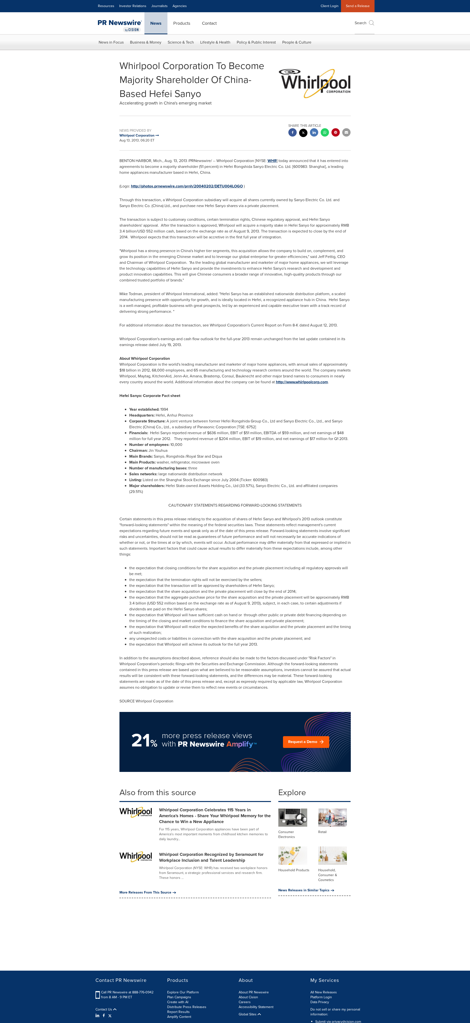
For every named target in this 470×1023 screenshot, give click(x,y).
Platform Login (321, 997)
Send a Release (358, 6)
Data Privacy (319, 1002)
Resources (106, 6)
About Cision (248, 997)
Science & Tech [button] (181, 42)
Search (360, 23)
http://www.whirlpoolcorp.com (302, 382)
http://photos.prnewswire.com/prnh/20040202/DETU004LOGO (187, 186)
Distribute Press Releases (186, 1007)
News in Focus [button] (111, 42)
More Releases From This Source (145, 892)
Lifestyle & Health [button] (215, 42)
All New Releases (323, 992)
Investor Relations (132, 6)
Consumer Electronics (286, 834)
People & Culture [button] (296, 42)
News (156, 23)
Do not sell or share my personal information (335, 1012)
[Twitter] (110, 1015)
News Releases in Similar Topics (303, 890)
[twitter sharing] (303, 133)
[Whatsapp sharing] (325, 133)
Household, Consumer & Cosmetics (327, 875)
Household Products (293, 870)
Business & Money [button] (145, 42)
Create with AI (177, 1002)
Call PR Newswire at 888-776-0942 (127, 992)
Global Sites (248, 1014)
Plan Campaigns (179, 997)
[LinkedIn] (98, 1015)
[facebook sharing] (292, 133)
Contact (209, 23)
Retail (322, 832)
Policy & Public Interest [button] (256, 42)
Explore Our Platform (183, 992)
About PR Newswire (254, 992)
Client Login (330, 6)
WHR (272, 160)
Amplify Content (179, 1016)
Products (181, 23)
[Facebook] (104, 1015)
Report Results (178, 1011)
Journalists (159, 6)
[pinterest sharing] (335, 133)
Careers (245, 1002)
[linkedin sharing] (314, 133)
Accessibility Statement (256, 1007)
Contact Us (104, 1009)
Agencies (180, 6)
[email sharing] (346, 133)
